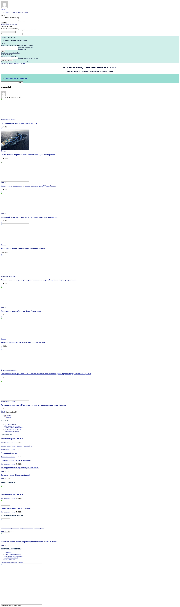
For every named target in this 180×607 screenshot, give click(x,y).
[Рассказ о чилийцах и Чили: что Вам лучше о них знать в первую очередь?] (15, 337)
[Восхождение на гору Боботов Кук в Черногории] (15, 306)
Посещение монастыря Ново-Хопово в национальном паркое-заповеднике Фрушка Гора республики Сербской (46, 374)
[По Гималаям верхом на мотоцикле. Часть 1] (15, 118)
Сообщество (9, 559)
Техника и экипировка (11, 431)
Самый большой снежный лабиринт (16, 460)
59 (5, 412)
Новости (3, 151)
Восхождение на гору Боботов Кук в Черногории (21, 311)
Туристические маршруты (12, 429)
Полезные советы (10, 424)
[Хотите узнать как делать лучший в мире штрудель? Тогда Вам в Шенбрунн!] (15, 181)
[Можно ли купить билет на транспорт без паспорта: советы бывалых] (5, 538)
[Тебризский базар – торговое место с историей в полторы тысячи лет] (15, 212)
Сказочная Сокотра (9, 453)
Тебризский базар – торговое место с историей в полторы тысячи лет (29, 217)
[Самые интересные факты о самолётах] (5, 505)
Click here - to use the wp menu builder (16, 12)
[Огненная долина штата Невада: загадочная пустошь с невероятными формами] (15, 400)
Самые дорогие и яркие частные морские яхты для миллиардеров (28, 155)
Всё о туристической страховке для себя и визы (20, 468)
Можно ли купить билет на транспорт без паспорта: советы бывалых (29, 542)
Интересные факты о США (12, 439)
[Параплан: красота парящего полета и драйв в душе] (5, 524)
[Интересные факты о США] (5, 491)
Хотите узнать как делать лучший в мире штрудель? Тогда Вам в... (28, 186)
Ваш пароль (22, 21)
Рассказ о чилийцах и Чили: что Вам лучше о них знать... (24, 342)
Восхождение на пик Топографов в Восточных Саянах (23, 248)
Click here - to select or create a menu (16, 78)
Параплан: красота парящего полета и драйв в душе (22, 528)
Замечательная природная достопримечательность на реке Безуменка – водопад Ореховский (38, 280)
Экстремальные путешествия (13, 427)
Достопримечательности (8, 276)
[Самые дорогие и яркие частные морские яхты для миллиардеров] (15, 149)
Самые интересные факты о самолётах (16, 446)
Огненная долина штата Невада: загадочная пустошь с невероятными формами (33, 405)
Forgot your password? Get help (10, 53)
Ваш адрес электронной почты (28, 30)
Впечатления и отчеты (8, 120)
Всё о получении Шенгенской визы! (15, 475)
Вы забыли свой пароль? (9, 25)
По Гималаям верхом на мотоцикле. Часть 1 (19, 123)
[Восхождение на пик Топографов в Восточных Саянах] (15, 243)
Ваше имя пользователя (25, 19)
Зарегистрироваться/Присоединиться (16, 40)
